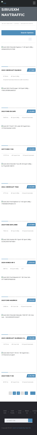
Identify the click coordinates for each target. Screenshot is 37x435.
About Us (27, 412)
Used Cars (4, 412)
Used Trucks (12, 412)
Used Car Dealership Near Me (21, 428)
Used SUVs (19, 412)
